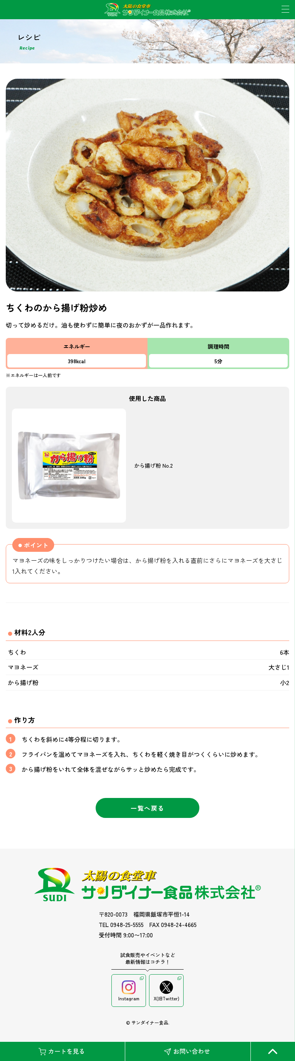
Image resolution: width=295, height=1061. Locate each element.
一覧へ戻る (147, 808)
